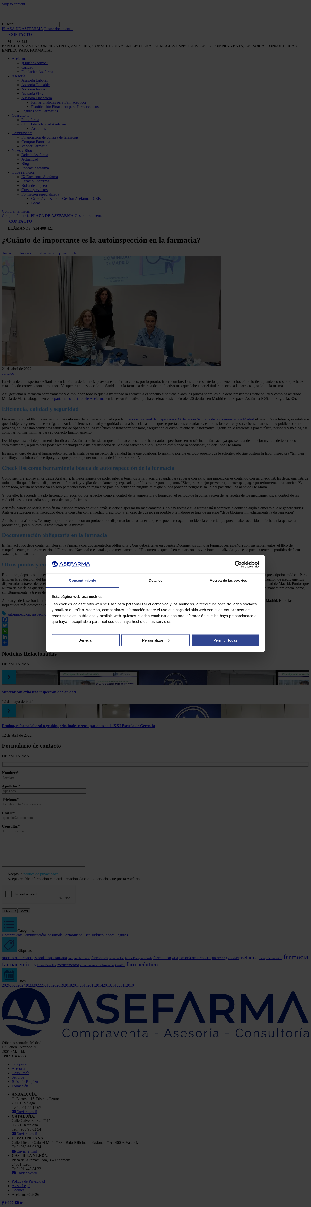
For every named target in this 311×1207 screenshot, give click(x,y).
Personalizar (153, 640)
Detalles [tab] (156, 580)
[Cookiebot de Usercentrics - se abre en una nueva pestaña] (238, 564)
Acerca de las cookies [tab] (228, 580)
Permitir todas (225, 640)
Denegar (85, 640)
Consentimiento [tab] (82, 580)
